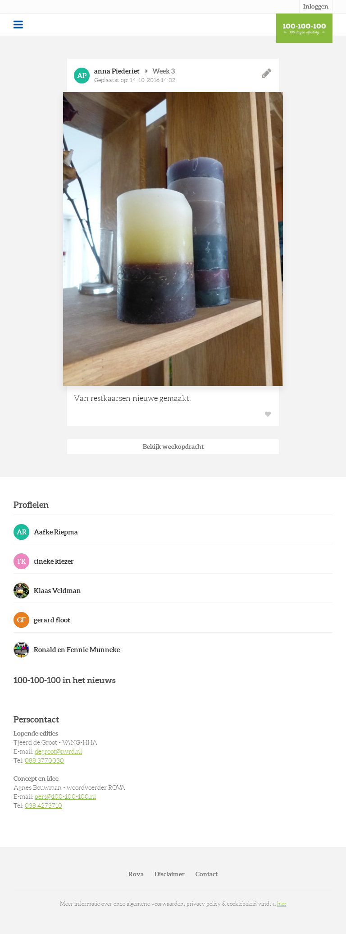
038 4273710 (43, 805)
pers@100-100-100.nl (65, 796)
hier (282, 903)
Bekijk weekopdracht (173, 446)
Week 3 (163, 71)
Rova (136, 874)
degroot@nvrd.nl (58, 751)
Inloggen (315, 6)
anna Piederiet (117, 71)
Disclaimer (170, 874)
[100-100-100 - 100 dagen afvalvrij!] (304, 28)
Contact (207, 874)
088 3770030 (44, 760)
